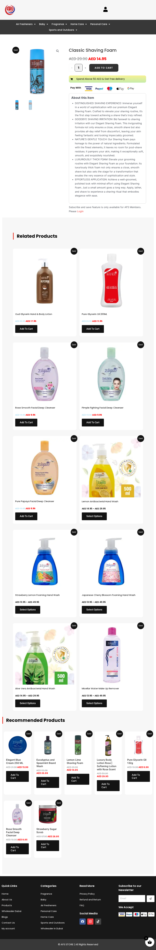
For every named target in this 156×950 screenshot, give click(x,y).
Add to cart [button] (26, 328)
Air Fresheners (24, 24)
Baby (42, 24)
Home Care (77, 24)
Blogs (5, 916)
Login (80, 211)
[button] (57, 51)
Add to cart (104, 67)
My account (8, 928)
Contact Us (8, 922)
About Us (7, 899)
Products (7, 905)
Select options (94, 516)
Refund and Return (90, 899)
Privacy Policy (87, 893)
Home (5, 893)
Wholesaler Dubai (11, 911)
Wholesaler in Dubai (52, 928)
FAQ (82, 905)
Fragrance (58, 24)
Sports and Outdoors (61, 30)
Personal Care (98, 24)
